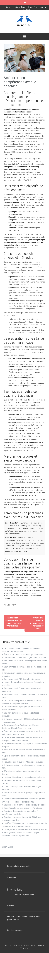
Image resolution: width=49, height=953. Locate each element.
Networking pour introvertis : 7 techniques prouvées (23, 762)
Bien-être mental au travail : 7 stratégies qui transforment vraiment (26, 8)
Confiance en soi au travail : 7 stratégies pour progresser (25, 805)
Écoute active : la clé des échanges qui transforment (23, 654)
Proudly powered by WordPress (17, 945)
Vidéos (31, 894)
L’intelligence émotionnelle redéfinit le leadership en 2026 (25, 829)
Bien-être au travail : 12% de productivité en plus (22, 679)
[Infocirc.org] (24, 21)
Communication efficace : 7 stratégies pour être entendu (25, 657)
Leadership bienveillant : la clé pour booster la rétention (24, 777)
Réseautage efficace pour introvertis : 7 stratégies (23, 808)
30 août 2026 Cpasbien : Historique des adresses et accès (37, 623)
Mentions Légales (21, 894)
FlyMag (39, 945)
